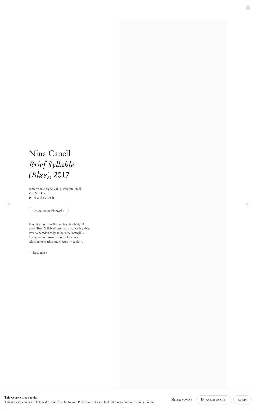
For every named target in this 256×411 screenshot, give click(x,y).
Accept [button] (242, 399)
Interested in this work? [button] (49, 211)
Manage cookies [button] (181, 399)
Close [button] (247, 9)
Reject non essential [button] (213, 399)
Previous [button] (8, 205)
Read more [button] (40, 252)
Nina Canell (49, 153)
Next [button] (247, 205)
